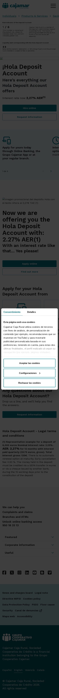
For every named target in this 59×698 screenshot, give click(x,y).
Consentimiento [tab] (11, 312)
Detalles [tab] (31, 312)
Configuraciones (28, 373)
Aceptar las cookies (29, 363)
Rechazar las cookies (29, 383)
